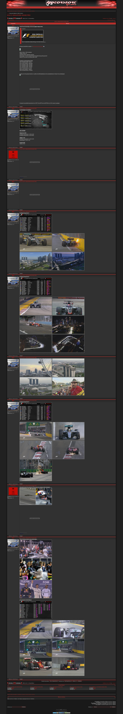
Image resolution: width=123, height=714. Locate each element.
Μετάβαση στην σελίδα (107, 18)
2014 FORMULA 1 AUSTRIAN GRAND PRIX (98, 686)
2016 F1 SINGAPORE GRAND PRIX (18, 15)
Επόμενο (114, 18)
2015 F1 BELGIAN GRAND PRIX (56, 686)
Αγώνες (13, 687)
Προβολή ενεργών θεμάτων (26, 9)
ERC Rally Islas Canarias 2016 (76, 686)
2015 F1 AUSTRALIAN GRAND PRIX (14, 686)
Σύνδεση (70, 7)
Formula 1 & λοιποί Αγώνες (27, 694)
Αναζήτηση (63, 7)
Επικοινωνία (58, 7)
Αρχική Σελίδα (52, 7)
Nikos (13, 688)
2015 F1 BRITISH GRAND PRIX (36, 686)
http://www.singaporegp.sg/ (38, 46)
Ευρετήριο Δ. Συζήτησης (17, 694)
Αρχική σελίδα (9, 694)
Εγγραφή (67, 7)
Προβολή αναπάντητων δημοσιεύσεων (13, 9)
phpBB (61, 709)
